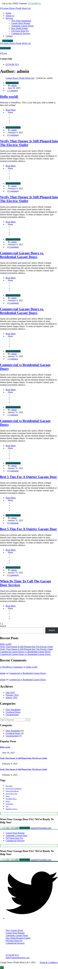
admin (14, 85)
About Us (10, 15)
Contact (9, 36)
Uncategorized (12, 83)
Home (8, 13)
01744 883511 (34, 3)
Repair (8, 801)
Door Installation (13, 127)
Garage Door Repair (12, 791)
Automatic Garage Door (16, 835)
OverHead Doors (11, 799)
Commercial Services (20, 33)
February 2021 (12, 695)
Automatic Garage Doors (22, 26)
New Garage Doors (14, 930)
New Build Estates (19, 28)
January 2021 (12, 697)
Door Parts (9, 786)
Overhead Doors (13, 239)
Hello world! (9, 96)
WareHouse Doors (11, 809)
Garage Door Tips (11, 793)
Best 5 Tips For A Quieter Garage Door (28, 477)
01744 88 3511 (12, 64)
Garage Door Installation (14, 788)
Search (3, 626)
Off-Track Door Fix (20, 31)
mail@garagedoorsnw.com (17, 957)
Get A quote (7, 41)
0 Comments (13, 135)
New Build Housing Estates (18, 938)
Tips (7, 806)
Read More (11, 110)
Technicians (9, 804)
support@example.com (41, 828)
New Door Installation (21, 21)
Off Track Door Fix (14, 838)
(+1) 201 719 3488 (10, 828)
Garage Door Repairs (20, 23)
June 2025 (10, 692)
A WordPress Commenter (11, 667)
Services (9, 18)
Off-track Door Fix (14, 940)
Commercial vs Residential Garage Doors (27, 673)
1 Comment (12, 90)
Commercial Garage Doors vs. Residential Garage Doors (22, 255)
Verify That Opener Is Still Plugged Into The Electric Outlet (26, 646)
